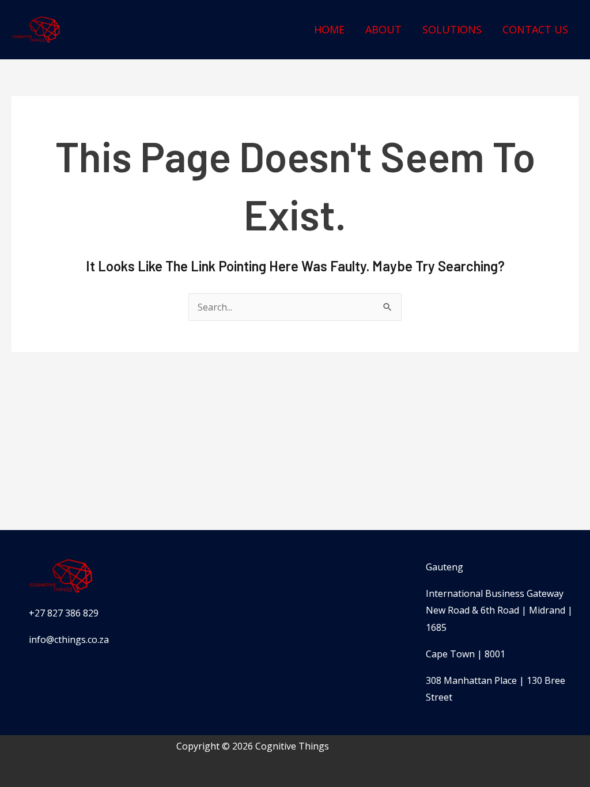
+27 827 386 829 (64, 613)
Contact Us (535, 29)
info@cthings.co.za (69, 639)
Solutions (452, 29)
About (383, 29)
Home (329, 29)
